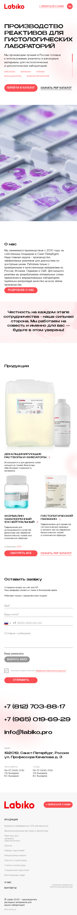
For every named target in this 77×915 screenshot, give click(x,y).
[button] (70, 6)
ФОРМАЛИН (26, 72)
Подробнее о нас (21, 814)
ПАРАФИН (40, 72)
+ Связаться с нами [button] (51, 6)
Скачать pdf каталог (56, 88)
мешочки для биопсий (38, 76)
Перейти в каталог (21, 88)
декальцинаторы (12, 76)
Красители (9, 72)
